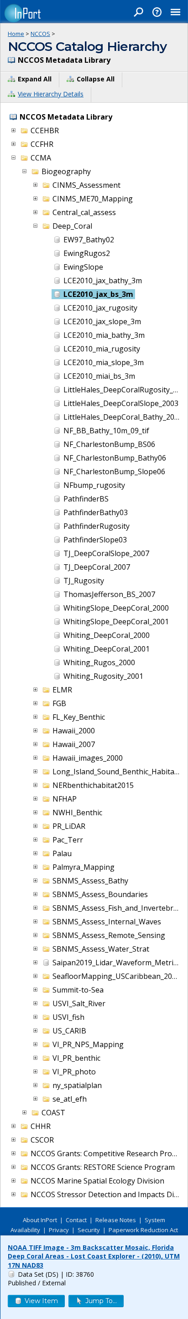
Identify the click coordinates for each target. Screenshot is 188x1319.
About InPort (40, 1220)
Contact (76, 1220)
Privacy (59, 1230)
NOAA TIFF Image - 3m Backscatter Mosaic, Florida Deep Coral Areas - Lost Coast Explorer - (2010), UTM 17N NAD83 (94, 1256)
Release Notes (115, 1220)
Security (89, 1230)
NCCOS (40, 34)
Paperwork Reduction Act (143, 1230)
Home (16, 34)
